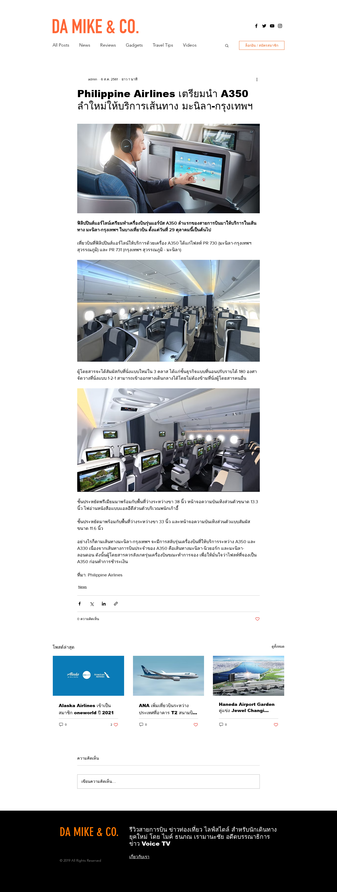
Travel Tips (163, 45)
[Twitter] (264, 26)
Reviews (108, 45)
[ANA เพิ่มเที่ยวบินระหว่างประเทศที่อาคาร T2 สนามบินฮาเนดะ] (168, 676)
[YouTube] (272, 26)
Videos (190, 45)
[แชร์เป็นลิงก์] (115, 603)
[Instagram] (280, 26)
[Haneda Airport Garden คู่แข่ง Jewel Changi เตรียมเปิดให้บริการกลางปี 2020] (248, 676)
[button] (227, 45)
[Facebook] (256, 26)
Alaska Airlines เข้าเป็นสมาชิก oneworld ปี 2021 (86, 709)
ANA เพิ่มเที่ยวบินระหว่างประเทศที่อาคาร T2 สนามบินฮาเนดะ (167, 709)
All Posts (61, 45)
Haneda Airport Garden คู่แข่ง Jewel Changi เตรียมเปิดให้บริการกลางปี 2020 (247, 708)
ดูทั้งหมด (278, 646)
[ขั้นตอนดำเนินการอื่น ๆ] (257, 79)
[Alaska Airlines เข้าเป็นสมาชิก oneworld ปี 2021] (88, 676)
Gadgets (134, 45)
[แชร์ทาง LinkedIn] (103, 603)
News (84, 45)
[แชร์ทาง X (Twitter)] (91, 603)
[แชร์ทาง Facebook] (79, 603)
